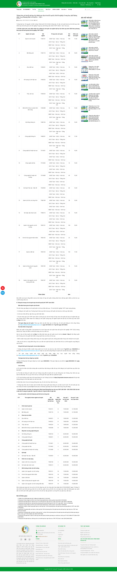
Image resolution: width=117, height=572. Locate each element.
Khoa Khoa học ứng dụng (63, 556)
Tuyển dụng (97, 3)
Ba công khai (90, 3)
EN (99, 4)
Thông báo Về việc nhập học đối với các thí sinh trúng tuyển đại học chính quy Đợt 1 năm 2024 (42, 504)
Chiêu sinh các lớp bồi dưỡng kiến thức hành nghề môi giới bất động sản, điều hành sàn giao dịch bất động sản (94, 58)
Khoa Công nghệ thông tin (64, 563)
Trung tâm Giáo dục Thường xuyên (88, 544)
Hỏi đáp (70, 9)
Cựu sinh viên (82, 3)
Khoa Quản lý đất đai (62, 560)
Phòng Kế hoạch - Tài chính (42, 545)
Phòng (37, 539)
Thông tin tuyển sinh (84, 530)
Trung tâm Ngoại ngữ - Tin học (87, 550)
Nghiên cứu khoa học (85, 532)
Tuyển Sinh (40, 9)
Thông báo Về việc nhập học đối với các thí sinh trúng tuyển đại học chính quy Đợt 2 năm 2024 (42, 500)
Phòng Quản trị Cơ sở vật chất (42, 547)
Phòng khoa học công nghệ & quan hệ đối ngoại (45, 558)
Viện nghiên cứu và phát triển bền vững (89, 554)
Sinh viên (75, 3)
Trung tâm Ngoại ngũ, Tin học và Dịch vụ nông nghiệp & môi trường (89, 547)
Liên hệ (59, 536)
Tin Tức (34, 9)
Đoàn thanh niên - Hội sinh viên (43, 553)
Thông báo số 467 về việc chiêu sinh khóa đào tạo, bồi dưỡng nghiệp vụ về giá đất (94, 108)
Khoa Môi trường (62, 549)
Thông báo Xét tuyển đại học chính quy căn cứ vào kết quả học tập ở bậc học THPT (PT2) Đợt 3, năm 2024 (45, 518)
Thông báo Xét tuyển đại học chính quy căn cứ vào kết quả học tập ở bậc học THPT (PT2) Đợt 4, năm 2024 (45, 501)
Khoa (59, 539)
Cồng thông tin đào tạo (85, 536)
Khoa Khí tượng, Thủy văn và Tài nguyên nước (67, 553)
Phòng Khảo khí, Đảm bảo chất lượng (44, 555)
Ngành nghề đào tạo (85, 534)
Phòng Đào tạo (39, 549)
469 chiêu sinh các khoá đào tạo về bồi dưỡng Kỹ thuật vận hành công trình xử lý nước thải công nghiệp (94, 86)
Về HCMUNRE (26, 9)
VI (97, 4)
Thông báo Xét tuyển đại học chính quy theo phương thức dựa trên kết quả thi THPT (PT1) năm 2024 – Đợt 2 (45, 503)
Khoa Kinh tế (61, 558)
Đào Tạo (48, 9)
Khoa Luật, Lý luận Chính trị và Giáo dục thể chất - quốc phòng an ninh (67, 546)
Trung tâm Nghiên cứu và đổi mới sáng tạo (89, 552)
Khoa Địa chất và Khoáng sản (64, 543)
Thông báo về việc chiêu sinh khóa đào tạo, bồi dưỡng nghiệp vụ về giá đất (94, 68)
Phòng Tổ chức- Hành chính (42, 543)
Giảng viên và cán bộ (67, 3)
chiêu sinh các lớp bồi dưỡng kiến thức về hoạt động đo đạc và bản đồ (94, 49)
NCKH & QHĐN (56, 9)
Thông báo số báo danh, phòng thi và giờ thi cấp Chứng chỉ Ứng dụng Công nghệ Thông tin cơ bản (94, 76)
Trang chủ (19, 9)
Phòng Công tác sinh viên (41, 551)
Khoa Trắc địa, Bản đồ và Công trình (66, 551)
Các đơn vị (63, 9)
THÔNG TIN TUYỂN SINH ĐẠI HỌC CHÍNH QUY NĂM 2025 (34, 498)
